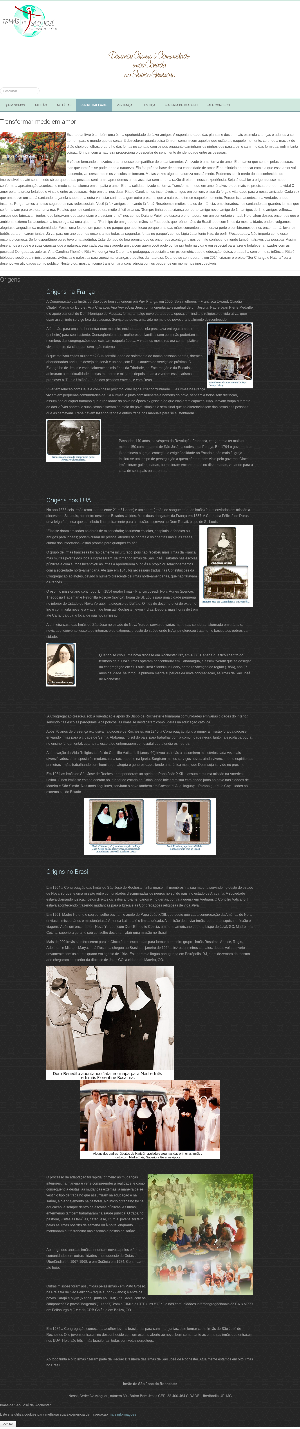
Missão (41, 105)
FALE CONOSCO (218, 105)
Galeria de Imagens (181, 105)
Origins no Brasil (68, 871)
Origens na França (70, 291)
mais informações (122, 1414)
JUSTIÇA (149, 105)
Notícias (64, 105)
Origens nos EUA (68, 500)
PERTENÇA (124, 105)
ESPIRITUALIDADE (94, 105)
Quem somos (15, 105)
